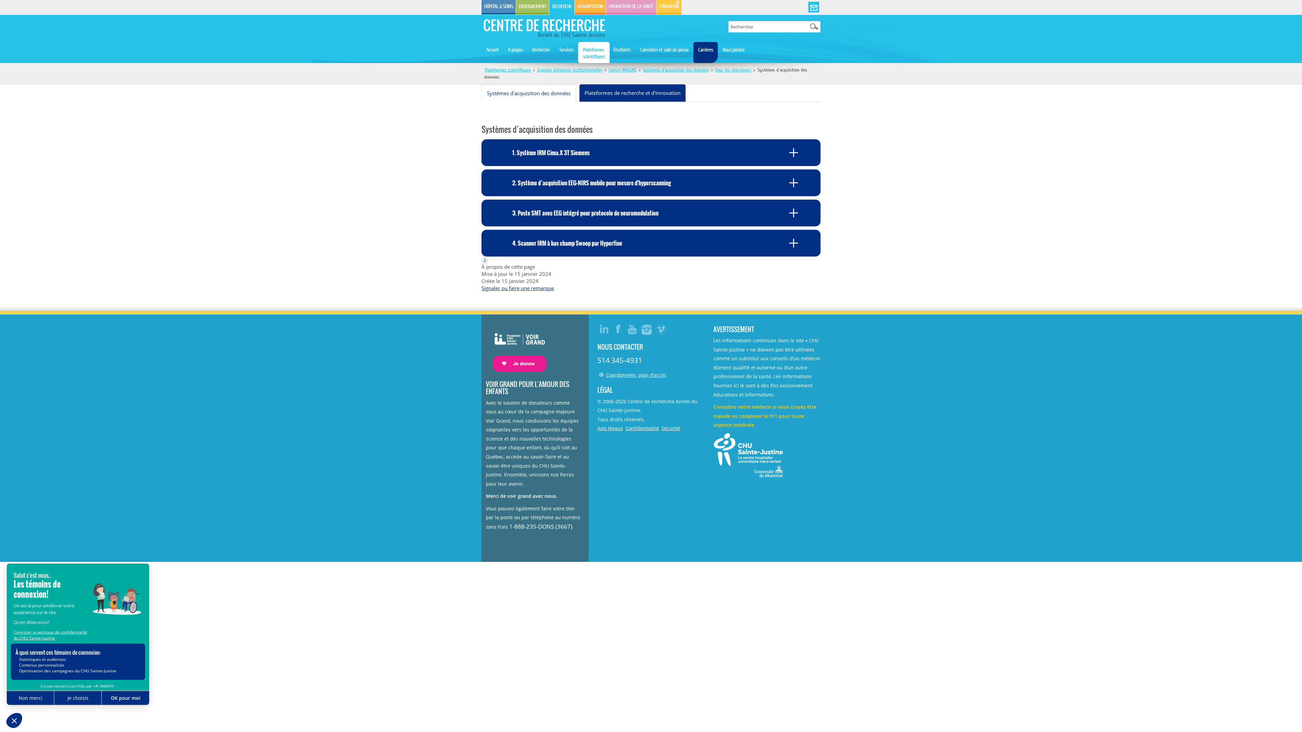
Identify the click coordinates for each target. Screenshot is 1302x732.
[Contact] (813, 7)
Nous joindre (734, 49)
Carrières (705, 49)
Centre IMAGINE (623, 70)
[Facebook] (618, 329)
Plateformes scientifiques (594, 53)
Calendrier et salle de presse (664, 49)
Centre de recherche (544, 25)
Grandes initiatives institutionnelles (570, 70)
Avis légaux (610, 428)
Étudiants (622, 49)
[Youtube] (632, 329)
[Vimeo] (661, 329)
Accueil (492, 49)
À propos (515, 49)
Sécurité (671, 428)
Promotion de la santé (631, 6)
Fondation (669, 6)
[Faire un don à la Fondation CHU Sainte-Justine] (516, 346)
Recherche (562, 6)
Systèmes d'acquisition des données (529, 93)
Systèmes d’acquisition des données (676, 70)
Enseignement (532, 6)
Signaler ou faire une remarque (517, 288)
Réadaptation (590, 6)
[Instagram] (647, 329)
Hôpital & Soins (498, 6)
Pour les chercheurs (733, 70)
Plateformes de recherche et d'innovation (632, 92)
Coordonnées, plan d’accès (636, 375)
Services (566, 49)
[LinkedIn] (604, 329)
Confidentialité (642, 428)
